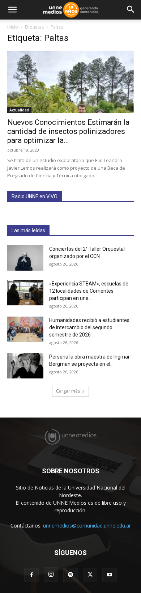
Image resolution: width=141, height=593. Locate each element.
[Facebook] (31, 575)
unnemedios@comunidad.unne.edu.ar (87, 525)
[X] (90, 575)
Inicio (12, 27)
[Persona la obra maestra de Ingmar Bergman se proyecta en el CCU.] (25, 365)
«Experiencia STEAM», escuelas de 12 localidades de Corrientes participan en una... (88, 291)
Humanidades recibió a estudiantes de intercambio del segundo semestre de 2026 (89, 327)
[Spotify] (70, 575)
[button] (12, 10)
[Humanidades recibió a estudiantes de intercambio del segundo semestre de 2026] (25, 329)
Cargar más (68, 391)
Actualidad (19, 110)
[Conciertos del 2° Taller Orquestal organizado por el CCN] (25, 258)
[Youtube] (109, 575)
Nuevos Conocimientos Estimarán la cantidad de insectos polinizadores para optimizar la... (68, 131)
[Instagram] (51, 574)
